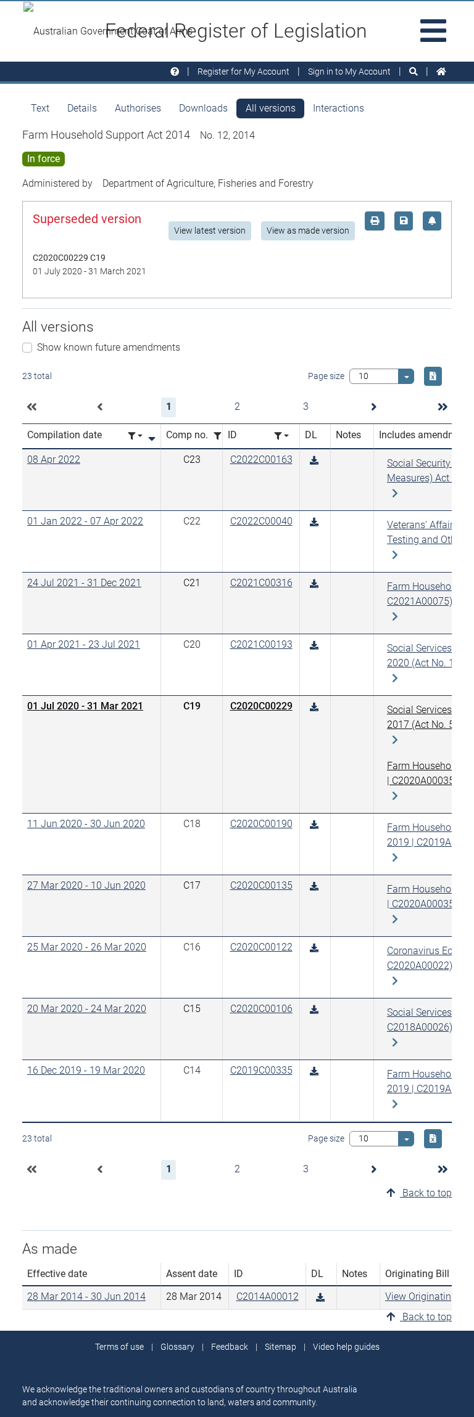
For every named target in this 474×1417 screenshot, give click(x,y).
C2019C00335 (261, 1070)
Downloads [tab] (203, 108)
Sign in (349, 71)
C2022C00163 (261, 459)
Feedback (229, 1347)
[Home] (441, 72)
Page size (326, 376)
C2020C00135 (261, 885)
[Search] (413, 72)
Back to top (426, 1193)
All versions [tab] (271, 108)
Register (243, 71)
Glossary (177, 1347)
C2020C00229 (261, 706)
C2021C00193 (261, 644)
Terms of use (119, 1347)
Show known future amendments (108, 347)
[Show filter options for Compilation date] (135, 436)
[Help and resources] (175, 72)
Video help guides (346, 1347)
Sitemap (280, 1347)
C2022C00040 (261, 521)
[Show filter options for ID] (281, 436)
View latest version (210, 230)
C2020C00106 (261, 1009)
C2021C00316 (261, 583)
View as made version (308, 230)
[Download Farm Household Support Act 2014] (314, 461)
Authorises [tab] (138, 108)
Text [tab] (40, 108)
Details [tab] (82, 108)
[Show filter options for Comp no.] (221, 436)
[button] (31, 407)
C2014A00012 (267, 1296)
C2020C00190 (261, 824)
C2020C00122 (261, 947)
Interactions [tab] (338, 108)
